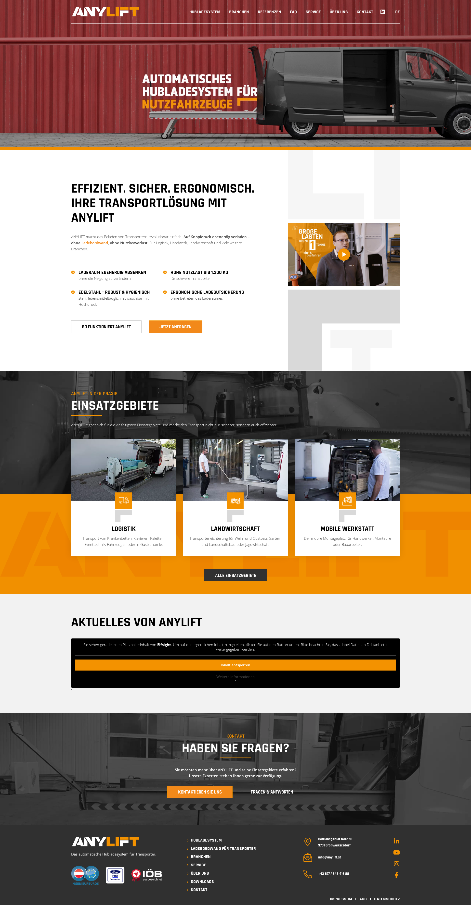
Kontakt (199, 890)
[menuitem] (205, 12)
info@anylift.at (329, 857)
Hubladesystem (206, 840)
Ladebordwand (94, 242)
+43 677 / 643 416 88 (333, 873)
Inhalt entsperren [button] (235, 665)
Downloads (202, 881)
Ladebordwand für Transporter (223, 848)
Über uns (200, 873)
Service (198, 865)
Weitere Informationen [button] (235, 676)
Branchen (201, 856)
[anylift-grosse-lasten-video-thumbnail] (344, 254)
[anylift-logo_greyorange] (105, 11)
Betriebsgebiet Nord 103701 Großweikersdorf (335, 842)
